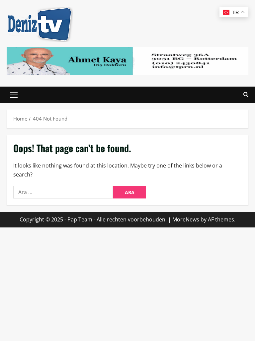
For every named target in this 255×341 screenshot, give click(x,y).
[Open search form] (245, 95)
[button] (14, 95)
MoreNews (185, 219)
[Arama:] (63, 192)
